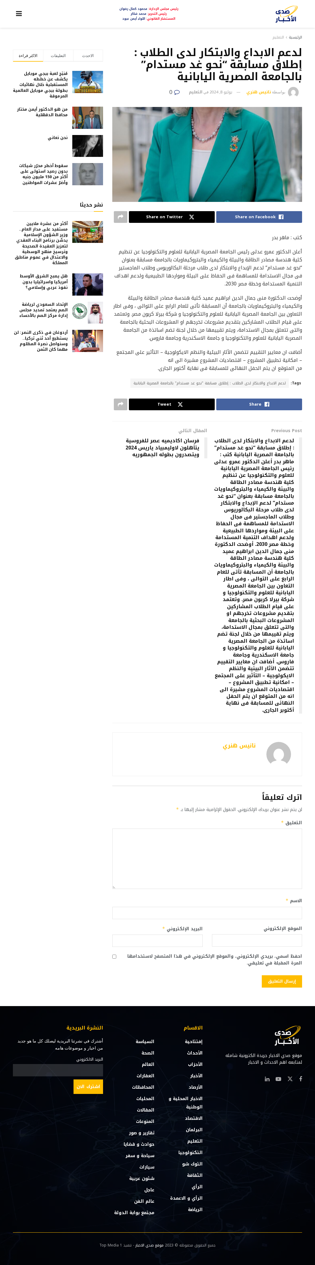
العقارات (145, 1076)
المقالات (145, 1110)
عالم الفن (144, 1201)
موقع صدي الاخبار (149, 1245)
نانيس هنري (258, 92)
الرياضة (195, 1210)
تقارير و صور (141, 1133)
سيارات (146, 1167)
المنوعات (145, 1121)
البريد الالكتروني (89, 1059)
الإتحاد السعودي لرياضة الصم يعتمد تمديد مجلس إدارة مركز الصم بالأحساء (43, 310)
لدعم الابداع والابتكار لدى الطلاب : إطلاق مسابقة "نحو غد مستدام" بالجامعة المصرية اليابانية (210, 383)
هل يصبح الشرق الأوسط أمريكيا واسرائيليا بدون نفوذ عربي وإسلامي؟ (44, 281)
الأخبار (196, 1076)
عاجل (149, 1190)
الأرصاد (196, 1087)
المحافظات (143, 1087)
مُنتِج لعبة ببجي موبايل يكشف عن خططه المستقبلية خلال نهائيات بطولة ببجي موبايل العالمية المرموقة (40, 85)
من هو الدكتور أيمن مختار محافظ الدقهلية (42, 112)
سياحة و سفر (140, 1156)
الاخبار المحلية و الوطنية (186, 1103)
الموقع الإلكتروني (283, 928)
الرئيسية (295, 37)
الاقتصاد (194, 1118)
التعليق (291, 822)
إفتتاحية (194, 1042)
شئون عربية (141, 1178)
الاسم (293, 900)
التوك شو (192, 1164)
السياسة (145, 1042)
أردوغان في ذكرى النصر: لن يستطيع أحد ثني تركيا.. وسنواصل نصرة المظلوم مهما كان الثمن (41, 341)
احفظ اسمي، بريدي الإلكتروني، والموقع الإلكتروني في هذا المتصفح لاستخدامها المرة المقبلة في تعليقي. (214, 960)
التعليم (278, 37)
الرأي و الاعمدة (186, 1198)
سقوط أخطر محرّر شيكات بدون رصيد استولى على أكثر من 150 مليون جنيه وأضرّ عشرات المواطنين (43, 174)
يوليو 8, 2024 (220, 92)
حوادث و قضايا (139, 1144)
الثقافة (195, 1175)
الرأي (197, 1187)
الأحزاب (195, 1064)
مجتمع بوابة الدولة (134, 1213)
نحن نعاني (58, 137)
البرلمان (194, 1130)
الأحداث (195, 1053)
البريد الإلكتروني (182, 928)
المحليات (145, 1099)
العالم (148, 1064)
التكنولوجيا (190, 1152)
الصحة (148, 1053)
